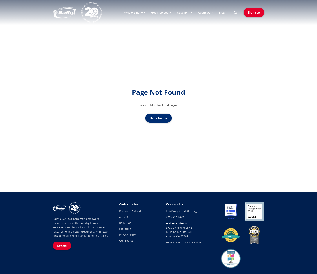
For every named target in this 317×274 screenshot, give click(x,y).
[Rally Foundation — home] (77, 12)
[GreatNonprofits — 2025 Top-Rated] (230, 235)
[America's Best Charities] (254, 235)
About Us (124, 217)
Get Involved (159, 12)
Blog (222, 12)
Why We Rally (133, 12)
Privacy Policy (127, 234)
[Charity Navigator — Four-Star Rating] (230, 211)
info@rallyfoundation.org (181, 211)
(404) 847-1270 (175, 216)
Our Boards (126, 240)
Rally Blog (125, 223)
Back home (158, 118)
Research (183, 12)
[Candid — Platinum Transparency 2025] (254, 211)
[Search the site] (235, 12)
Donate (254, 12)
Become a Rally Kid (131, 211)
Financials (125, 229)
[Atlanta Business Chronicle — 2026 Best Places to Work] (231, 258)
